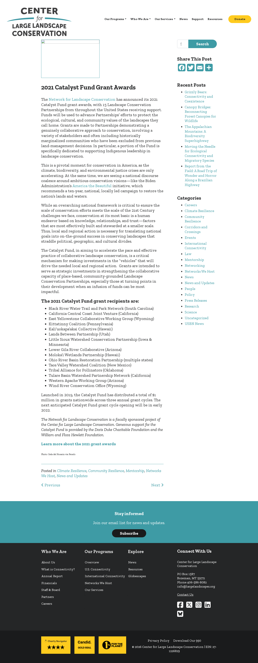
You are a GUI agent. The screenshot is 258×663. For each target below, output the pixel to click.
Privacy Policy (158, 640)
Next (156, 485)
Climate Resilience (72, 470)
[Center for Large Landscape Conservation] (39, 21)
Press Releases (196, 300)
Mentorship (135, 470)
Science (191, 312)
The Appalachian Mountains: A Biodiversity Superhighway (198, 134)
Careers (191, 205)
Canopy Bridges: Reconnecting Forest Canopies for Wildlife (200, 114)
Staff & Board (50, 590)
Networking (195, 265)
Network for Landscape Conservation (82, 99)
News (183, 19)
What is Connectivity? (58, 569)
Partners (47, 597)
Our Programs (114, 19)
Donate (239, 19)
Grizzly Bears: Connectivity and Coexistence (199, 96)
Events (190, 237)
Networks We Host (200, 271)
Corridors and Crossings (196, 229)
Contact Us (185, 594)
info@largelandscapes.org (196, 586)
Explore (136, 551)
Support (198, 19)
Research (192, 306)
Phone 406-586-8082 (192, 582)
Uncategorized (197, 318)
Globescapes (137, 576)
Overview (92, 562)
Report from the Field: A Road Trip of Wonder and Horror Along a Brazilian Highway (201, 175)
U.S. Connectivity (97, 569)
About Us (48, 562)
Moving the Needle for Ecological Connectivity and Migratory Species (200, 153)
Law (188, 254)
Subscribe (129, 533)
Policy (190, 294)
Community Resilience (106, 470)
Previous (52, 485)
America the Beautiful (92, 185)
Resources (215, 19)
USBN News (194, 324)
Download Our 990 (187, 640)
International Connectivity (196, 245)
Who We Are (139, 19)
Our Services (164, 19)
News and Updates (72, 475)
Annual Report (52, 576)
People (190, 289)
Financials (49, 583)
